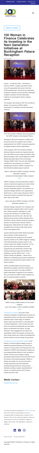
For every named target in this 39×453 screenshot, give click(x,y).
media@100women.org (10, 383)
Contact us (31, 1)
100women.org (28, 410)
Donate (33, 3)
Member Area (10, 1)
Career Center (21, 1)
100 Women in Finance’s (11, 312)
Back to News (12, 28)
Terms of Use (8, 436)
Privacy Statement (19, 436)
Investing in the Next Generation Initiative (16, 341)
